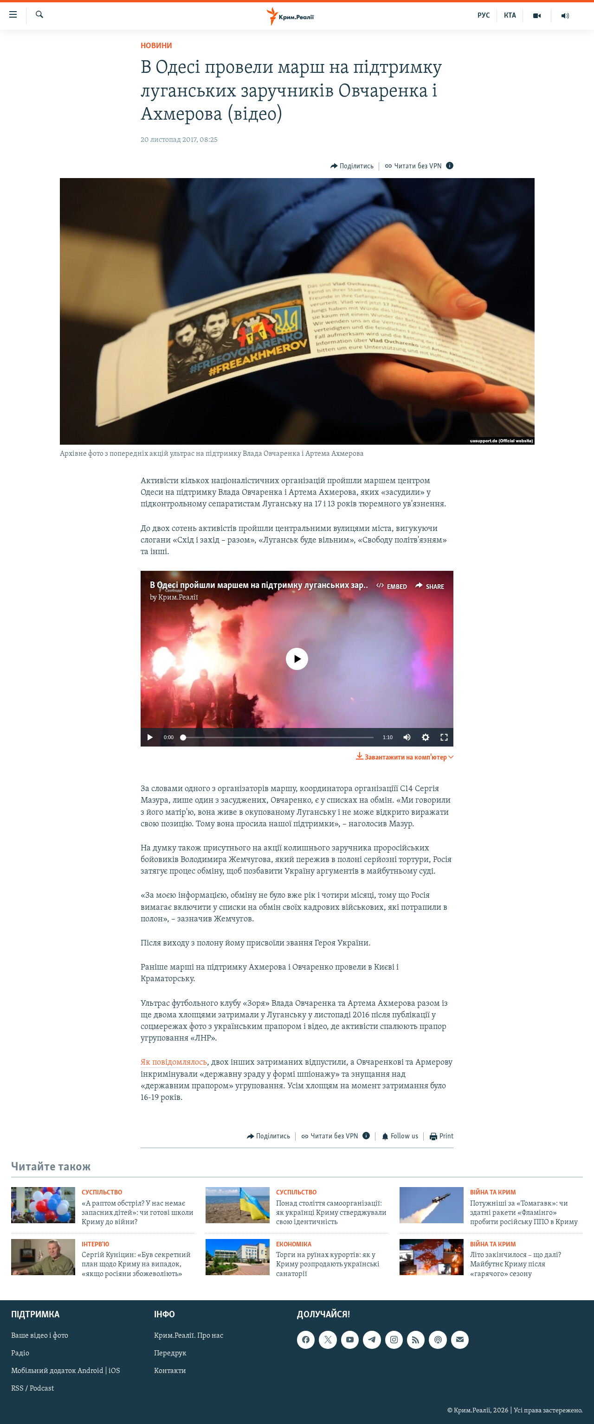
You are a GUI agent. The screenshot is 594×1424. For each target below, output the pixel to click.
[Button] (352, 166)
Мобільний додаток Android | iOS (65, 1371)
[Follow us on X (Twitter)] (327, 1340)
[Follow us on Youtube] (350, 1340)
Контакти (170, 1371)
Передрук (170, 1354)
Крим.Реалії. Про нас (188, 1336)
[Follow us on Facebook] (306, 1340)
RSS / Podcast (32, 1389)
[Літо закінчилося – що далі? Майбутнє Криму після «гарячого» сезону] (432, 1257)
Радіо (20, 1354)
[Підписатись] (460, 1340)
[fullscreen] (444, 737)
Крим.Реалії (178, 597)
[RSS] (416, 1340)
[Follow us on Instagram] (394, 1340)
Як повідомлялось (174, 1063)
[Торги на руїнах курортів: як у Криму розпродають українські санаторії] (238, 1257)
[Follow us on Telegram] (372, 1340)
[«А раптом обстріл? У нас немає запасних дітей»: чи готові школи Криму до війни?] (43, 1205)
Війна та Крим (493, 1192)
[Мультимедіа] (537, 15)
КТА (510, 15)
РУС (484, 15)
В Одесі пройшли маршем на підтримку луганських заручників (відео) (285, 585)
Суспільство (102, 1192)
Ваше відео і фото (39, 1336)
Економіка (293, 1244)
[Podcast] (437, 1340)
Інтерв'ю (95, 1244)
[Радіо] (565, 15)
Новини (156, 46)
